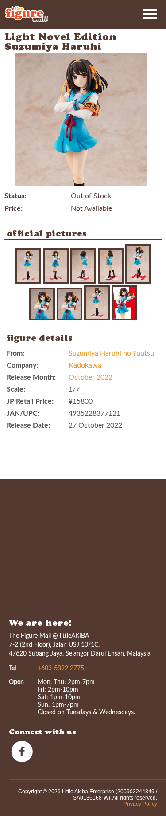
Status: (15, 196)
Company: (22, 365)
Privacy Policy (140, 804)
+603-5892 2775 (61, 668)
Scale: (16, 389)
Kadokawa (85, 365)
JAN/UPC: (23, 413)
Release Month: (31, 377)
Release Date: (28, 425)
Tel (12, 668)
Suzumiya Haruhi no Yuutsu (111, 353)
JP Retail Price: (30, 401)
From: (15, 353)
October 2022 (90, 377)
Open (16, 682)
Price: (13, 208)
